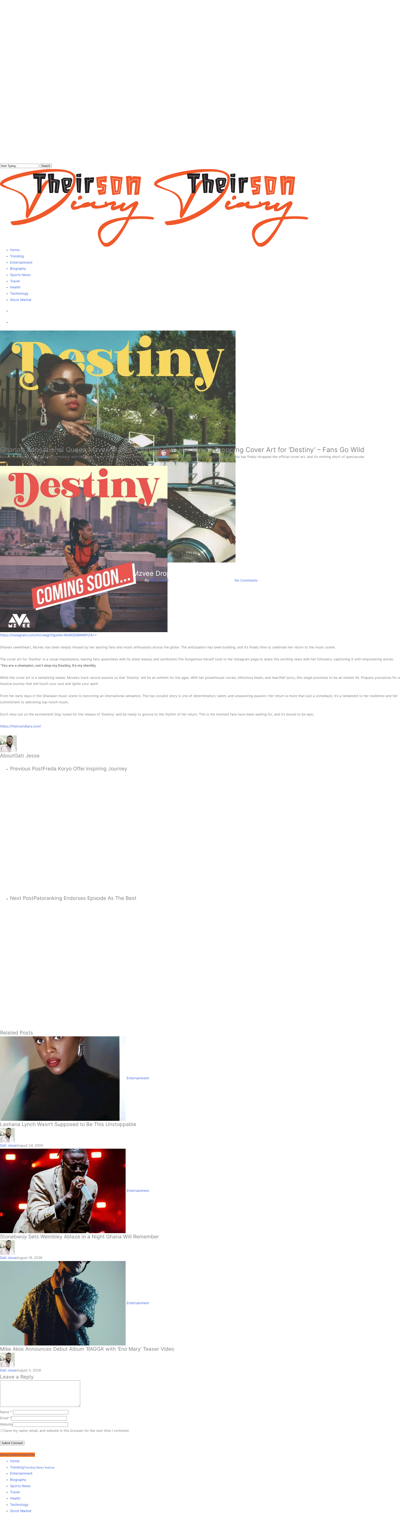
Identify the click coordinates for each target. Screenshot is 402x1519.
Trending (32, 1467)
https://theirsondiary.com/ (20, 726)
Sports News (20, 1486)
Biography (18, 1480)
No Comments (246, 580)
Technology (19, 1504)
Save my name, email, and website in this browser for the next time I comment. (67, 1430)
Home (14, 1461)
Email (5, 1418)
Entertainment (201, 566)
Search (45, 165)
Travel (15, 1492)
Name (6, 1412)
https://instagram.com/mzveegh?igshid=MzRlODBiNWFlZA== (48, 635)
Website (6, 1424)
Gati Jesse (159, 580)
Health (15, 1498)
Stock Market (20, 1511)
